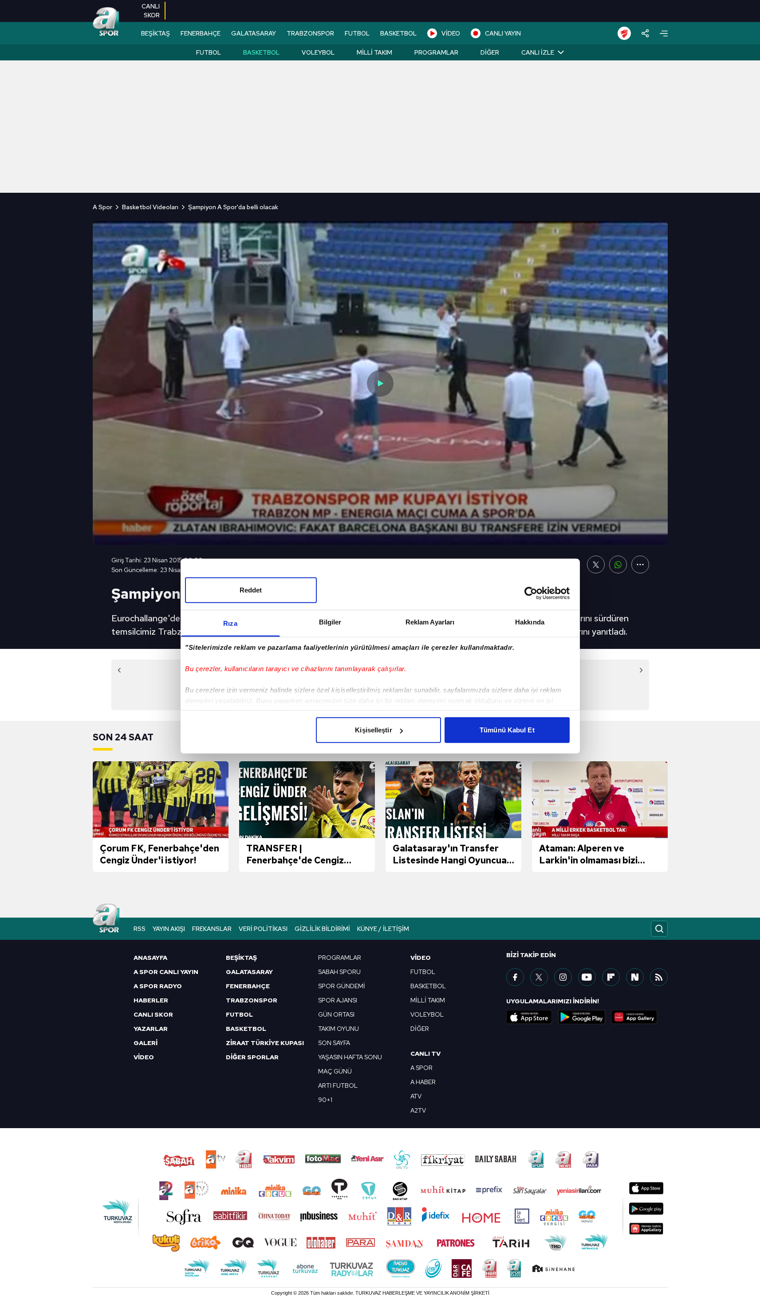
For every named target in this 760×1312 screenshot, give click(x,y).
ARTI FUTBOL (338, 1085)
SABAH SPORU (339, 972)
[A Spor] (106, 22)
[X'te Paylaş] (596, 564)
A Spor (102, 207)
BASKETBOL (398, 33)
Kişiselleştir (373, 730)
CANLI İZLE (537, 52)
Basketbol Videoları (150, 207)
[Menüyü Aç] (664, 33)
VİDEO (450, 33)
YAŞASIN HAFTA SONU (350, 1057)
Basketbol (261, 52)
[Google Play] (581, 1017)
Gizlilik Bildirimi (322, 929)
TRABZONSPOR (310, 33)
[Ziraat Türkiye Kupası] (624, 33)
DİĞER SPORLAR (252, 1057)
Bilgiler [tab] (330, 622)
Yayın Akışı (169, 929)
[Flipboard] (611, 977)
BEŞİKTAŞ (155, 33)
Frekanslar (212, 929)
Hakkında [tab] (529, 622)
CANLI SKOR (153, 1014)
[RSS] (659, 977)
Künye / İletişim (383, 929)
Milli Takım (374, 52)
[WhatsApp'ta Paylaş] (618, 564)
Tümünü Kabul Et (507, 730)
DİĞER (419, 1029)
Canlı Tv (425, 1054)
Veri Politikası (263, 929)
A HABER (423, 1082)
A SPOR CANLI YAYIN (166, 972)
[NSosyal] (635, 977)
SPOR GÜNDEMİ (341, 986)
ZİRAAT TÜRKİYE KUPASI (265, 1043)
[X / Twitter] (539, 977)
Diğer (489, 52)
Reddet (251, 590)
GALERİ (146, 1043)
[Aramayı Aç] (659, 929)
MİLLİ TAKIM (427, 1000)
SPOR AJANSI (337, 1000)
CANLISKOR (151, 10)
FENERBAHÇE (201, 33)
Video (420, 958)
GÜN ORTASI (336, 1014)
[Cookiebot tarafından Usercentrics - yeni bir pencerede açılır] (531, 593)
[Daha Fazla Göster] (640, 564)
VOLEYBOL (427, 1014)
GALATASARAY (253, 33)
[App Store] (529, 1017)
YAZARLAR (151, 1029)
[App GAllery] (634, 1017)
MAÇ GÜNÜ (335, 1071)
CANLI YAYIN (503, 33)
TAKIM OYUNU (338, 1029)
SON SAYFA (334, 1043)
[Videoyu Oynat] (380, 383)
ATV (415, 1096)
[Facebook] (515, 977)
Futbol (208, 52)
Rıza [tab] (230, 623)
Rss (140, 929)
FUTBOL (357, 33)
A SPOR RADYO (158, 986)
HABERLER (151, 1000)
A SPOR (421, 1068)
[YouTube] (587, 977)
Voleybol (318, 52)
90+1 (325, 1100)
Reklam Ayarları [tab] (430, 622)
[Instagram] (563, 977)
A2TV (418, 1110)
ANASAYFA (150, 958)
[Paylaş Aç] (645, 33)
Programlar (436, 52)
